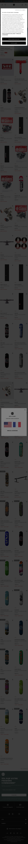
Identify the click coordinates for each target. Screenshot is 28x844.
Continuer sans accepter (20, 9)
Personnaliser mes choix (14, 39)
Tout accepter (14, 43)
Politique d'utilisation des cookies (8, 33)
